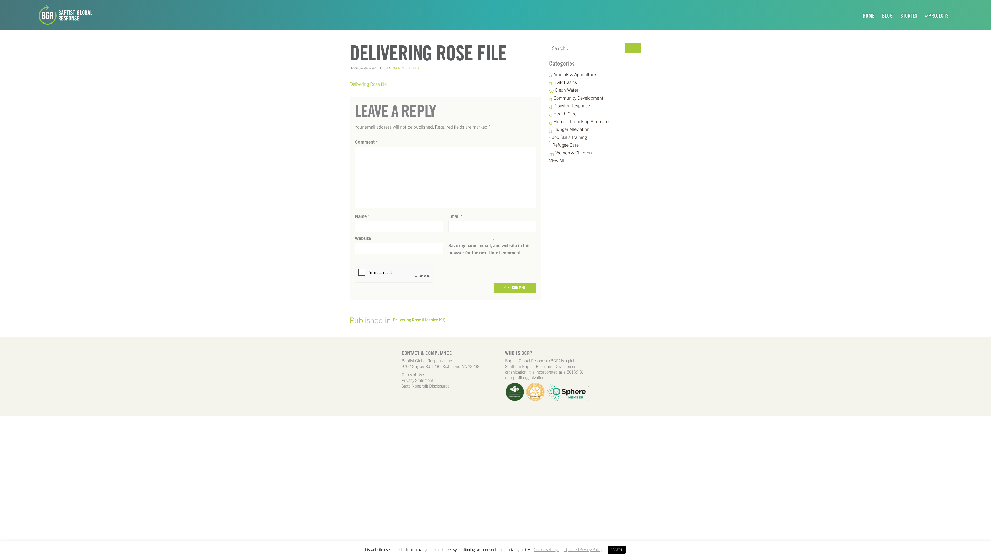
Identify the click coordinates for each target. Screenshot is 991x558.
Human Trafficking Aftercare (581, 121)
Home (868, 15)
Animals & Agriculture (574, 74)
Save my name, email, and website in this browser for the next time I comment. (489, 248)
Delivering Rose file (368, 84)
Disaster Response (572, 106)
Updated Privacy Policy (583, 549)
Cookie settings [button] (546, 549)
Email (455, 216)
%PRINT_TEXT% (406, 68)
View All (556, 161)
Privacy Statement (417, 380)
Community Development (578, 98)
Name (362, 216)
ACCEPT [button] (616, 549)
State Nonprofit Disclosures (425, 385)
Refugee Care (565, 145)
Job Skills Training (569, 137)
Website (363, 238)
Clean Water (566, 90)
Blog (887, 15)
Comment (366, 142)
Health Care (565, 114)
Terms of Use (413, 374)
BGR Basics (565, 82)
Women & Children (573, 153)
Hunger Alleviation (571, 129)
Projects (938, 15)
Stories (909, 15)
